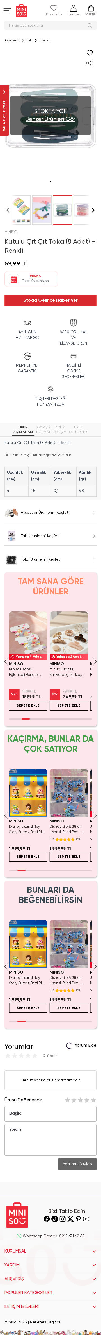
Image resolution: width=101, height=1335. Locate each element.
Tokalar (45, 40)
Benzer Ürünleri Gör (50, 119)
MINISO (10, 232)
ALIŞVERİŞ (14, 1279)
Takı (29, 40)
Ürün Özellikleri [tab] (78, 430)
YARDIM (12, 1265)
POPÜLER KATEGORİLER (28, 1293)
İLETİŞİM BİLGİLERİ (21, 1306)
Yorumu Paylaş (77, 1164)
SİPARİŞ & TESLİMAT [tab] (43, 430)
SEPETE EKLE (28, 705)
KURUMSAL (15, 1251)
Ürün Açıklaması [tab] (23, 430)
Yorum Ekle (86, 1045)
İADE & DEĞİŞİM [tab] (59, 430)
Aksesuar (11, 40)
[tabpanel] (50, 468)
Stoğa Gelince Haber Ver (50, 300)
